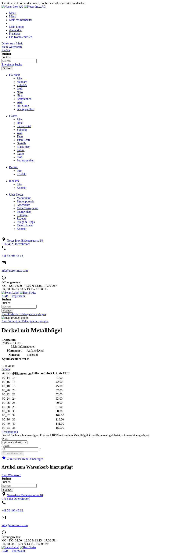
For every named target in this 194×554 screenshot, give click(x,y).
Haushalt (14, 75)
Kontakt (21, 174)
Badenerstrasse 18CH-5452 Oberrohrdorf (22, 242)
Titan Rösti (23, 139)
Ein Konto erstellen (20, 37)
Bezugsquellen (25, 109)
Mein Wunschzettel (20, 19)
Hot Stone (23, 105)
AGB (5, 296)
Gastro (13, 116)
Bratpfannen (24, 98)
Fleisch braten (25, 225)
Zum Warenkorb (11, 475)
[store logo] (13, 6)
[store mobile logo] (35, 6)
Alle (19, 78)
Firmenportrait (25, 201)
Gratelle (21, 143)
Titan (20, 136)
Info (19, 170)
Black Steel (23, 146)
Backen (13, 167)
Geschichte (23, 204)
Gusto (20, 153)
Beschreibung (10, 431)
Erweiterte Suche (12, 64)
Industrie (14, 181)
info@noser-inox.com (15, 270)
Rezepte (21, 218)
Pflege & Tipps (26, 222)
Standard (22, 81)
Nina (20, 95)
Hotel (20, 122)
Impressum (18, 296)
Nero (20, 92)
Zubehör (22, 85)
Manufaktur (24, 198)
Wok (19, 102)
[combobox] (19, 61)
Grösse (6, 369)
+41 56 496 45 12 (12, 255)
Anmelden (15, 30)
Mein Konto (16, 26)
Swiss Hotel (24, 126)
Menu (12, 13)
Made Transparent (27, 208)
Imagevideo (24, 211)
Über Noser (16, 194)
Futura (20, 150)
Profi (20, 88)
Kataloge (14, 33)
